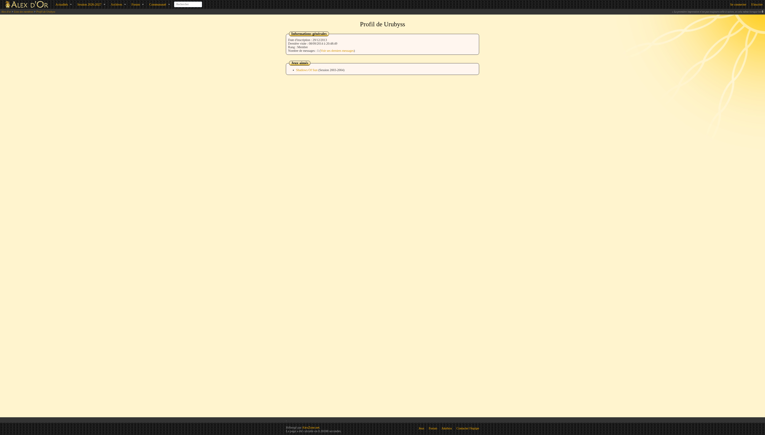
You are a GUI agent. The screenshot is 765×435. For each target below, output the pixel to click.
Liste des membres (23, 11)
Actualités (61, 4)
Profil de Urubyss (45, 11)
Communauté (157, 4)
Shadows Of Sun (307, 70)
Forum (135, 4)
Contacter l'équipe (467, 428)
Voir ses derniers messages (337, 50)
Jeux (421, 428)
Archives (116, 4)
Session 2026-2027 (89, 4)
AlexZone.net (310, 427)
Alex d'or (6, 11)
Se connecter (738, 4)
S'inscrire (757, 4)
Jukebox (446, 428)
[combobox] (188, 3)
